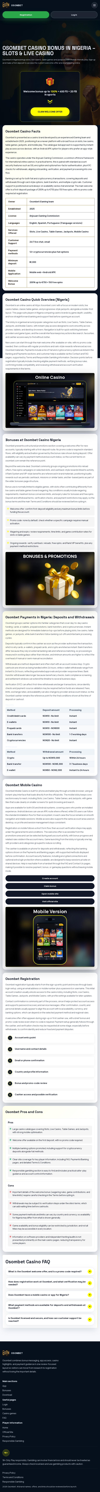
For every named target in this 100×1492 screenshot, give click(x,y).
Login (5, 1404)
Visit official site (50, 901)
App (4, 1385)
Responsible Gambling (13, 1440)
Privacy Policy (8, 1436)
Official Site (7, 1432)
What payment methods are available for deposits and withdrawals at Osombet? (47, 1306)
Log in (74, 14)
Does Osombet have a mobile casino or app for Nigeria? (38, 1294)
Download (7, 1394)
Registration (26, 14)
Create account (50, 878)
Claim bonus (50, 886)
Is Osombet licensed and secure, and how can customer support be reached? (44, 1319)
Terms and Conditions (12, 1477)
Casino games (9, 1413)
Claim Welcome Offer (50, 111)
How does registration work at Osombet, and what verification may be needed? (47, 1283)
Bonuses (6, 1390)
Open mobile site (50, 893)
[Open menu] (95, 5)
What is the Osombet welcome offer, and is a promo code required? (45, 1271)
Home (5, 1427)
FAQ (4, 1417)
